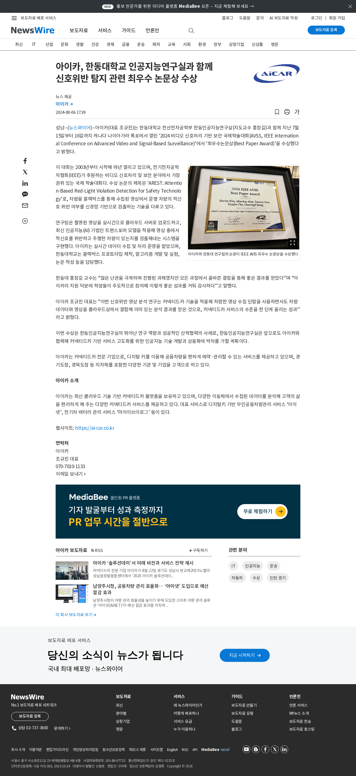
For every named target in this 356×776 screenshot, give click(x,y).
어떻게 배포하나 (186, 713)
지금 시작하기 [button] (242, 655)
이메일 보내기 (71, 474)
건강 (95, 44)
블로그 (227, 18)
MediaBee (210, 749)
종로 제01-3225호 (162, 760)
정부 (217, 44)
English (172, 749)
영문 (274, 44)
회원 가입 (337, 18)
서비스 (105, 30)
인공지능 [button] (252, 566)
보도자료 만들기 (244, 705)
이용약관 (35, 749)
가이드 (129, 30)
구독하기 (200, 550)
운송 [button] (273, 566)
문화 (64, 44)
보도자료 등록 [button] (30, 716)
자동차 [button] (237, 578)
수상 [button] (256, 578)
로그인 (316, 18)
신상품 (257, 44)
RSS (99, 550)
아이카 (64, 104)
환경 (202, 44)
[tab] (143, 696)
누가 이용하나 (185, 729)
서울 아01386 (42, 766)
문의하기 (62, 728)
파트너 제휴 (137, 749)
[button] (277, 112)
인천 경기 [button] (278, 578)
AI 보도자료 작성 (284, 18)
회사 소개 (18, 749)
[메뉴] (15, 18)
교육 (171, 44)
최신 (19, 44)
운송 (141, 44)
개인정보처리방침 (85, 749)
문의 (260, 18)
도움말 (245, 18)
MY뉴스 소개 (299, 713)
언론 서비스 (298, 705)
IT (34, 44)
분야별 (121, 713)
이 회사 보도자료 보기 (76, 614)
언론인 (152, 30)
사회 (187, 44)
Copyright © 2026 (180, 766)
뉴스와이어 (80, 128)
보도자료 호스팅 (302, 729)
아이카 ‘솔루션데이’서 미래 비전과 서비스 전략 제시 (143, 563)
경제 (110, 44)
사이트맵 (156, 749)
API (194, 749)
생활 (79, 44)
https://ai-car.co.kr (94, 428)
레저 (156, 44)
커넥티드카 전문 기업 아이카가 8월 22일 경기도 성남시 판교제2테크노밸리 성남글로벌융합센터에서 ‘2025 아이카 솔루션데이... (151, 573)
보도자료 (79, 30)
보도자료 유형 (242, 713)
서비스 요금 (183, 721)
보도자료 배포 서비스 (38, 18)
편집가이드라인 (57, 749)
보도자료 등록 (326, 29)
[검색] (191, 30)
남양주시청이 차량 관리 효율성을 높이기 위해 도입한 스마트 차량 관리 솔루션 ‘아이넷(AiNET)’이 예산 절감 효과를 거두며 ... (152, 603)
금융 (125, 44)
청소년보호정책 (113, 749)
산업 (49, 44)
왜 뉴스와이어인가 (188, 705)
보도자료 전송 (300, 721)
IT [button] (233, 566)
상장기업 (236, 44)
